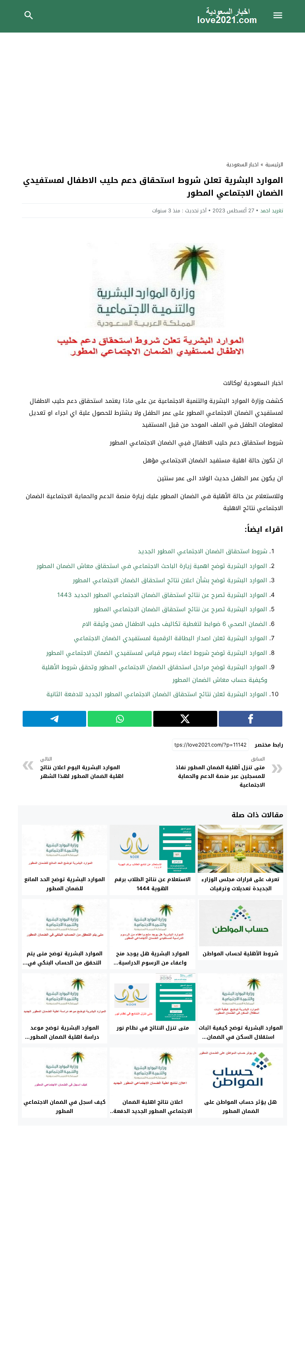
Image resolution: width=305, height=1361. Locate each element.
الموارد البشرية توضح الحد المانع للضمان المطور (64, 883)
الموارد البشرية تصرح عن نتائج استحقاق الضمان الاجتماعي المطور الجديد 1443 (162, 595)
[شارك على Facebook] (251, 719)
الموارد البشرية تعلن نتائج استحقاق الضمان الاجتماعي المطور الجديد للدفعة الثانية (156, 694)
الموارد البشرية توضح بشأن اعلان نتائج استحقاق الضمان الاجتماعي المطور (170, 580)
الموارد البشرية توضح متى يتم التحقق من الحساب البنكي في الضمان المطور (64, 963)
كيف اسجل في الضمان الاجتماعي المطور (64, 1106)
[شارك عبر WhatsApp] (120, 719)
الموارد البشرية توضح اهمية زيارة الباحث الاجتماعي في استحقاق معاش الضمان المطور (152, 566)
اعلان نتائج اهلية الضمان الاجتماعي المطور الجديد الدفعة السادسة (152, 1111)
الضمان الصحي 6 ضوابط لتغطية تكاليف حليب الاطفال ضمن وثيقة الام (174, 623)
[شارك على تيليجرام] (55, 719)
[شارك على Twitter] (185, 719)
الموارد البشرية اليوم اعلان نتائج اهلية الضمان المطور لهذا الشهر (82, 768)
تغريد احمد (271, 211)
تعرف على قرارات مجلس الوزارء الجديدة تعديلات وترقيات (240, 883)
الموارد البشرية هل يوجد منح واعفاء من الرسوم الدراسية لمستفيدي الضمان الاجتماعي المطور (152, 967)
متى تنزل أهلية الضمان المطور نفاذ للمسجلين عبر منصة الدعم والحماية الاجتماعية (220, 772)
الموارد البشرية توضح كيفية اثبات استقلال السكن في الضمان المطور (241, 1037)
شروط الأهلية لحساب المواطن (240, 954)
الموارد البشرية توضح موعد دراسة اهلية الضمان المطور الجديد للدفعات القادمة (64, 1037)
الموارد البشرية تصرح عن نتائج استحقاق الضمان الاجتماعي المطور (180, 609)
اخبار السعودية (242, 164)
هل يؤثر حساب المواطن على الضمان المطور (240, 1106)
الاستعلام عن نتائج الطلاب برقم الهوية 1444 (152, 883)
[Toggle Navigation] (280, 16)
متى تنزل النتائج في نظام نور (152, 1028)
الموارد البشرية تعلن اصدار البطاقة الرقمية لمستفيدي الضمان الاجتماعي (170, 638)
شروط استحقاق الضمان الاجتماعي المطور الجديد (202, 551)
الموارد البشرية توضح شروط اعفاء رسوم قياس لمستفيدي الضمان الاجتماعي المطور (156, 652)
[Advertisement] (152, 92)
